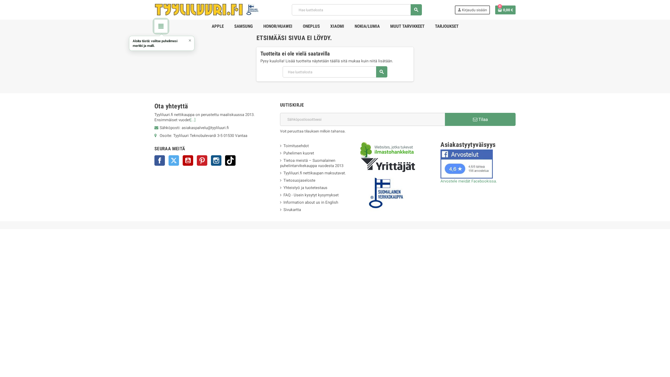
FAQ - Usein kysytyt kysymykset (311, 195)
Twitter (174, 160)
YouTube (188, 160)
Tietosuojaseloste (299, 180)
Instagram (216, 160)
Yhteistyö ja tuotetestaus (305, 187)
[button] (161, 43)
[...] (193, 120)
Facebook (159, 160)
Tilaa (482, 119)
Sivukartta (292, 209)
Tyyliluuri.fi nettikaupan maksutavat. (314, 173)
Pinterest (202, 160)
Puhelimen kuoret (298, 153)
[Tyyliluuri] (206, 9)
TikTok (230, 160)
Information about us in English (310, 202)
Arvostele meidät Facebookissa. (468, 181)
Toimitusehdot (296, 145)
